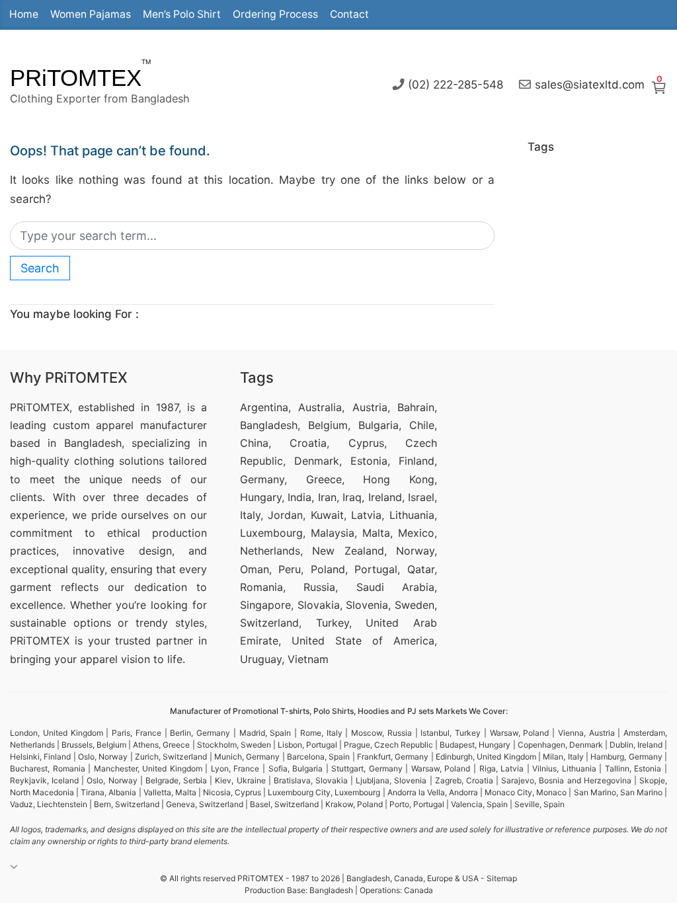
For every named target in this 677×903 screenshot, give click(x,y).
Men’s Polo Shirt (182, 14)
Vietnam (308, 659)
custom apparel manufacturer (130, 425)
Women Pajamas (90, 14)
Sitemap (502, 878)
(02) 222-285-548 (455, 84)
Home (23, 14)
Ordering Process (275, 14)
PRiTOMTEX (75, 78)
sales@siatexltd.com (590, 84)
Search (40, 268)
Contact (349, 14)
